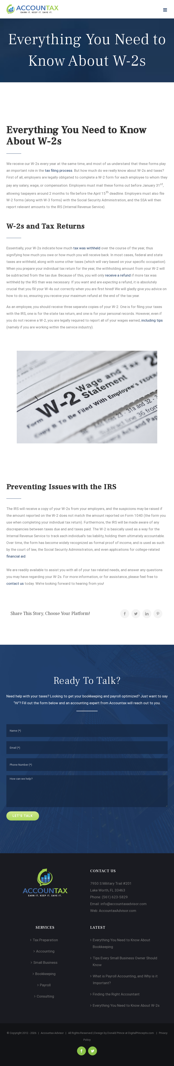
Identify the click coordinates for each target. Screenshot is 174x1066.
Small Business (45, 962)
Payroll (45, 985)
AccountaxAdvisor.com (117, 910)
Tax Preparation (45, 940)
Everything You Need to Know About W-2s (126, 1005)
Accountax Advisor (52, 1033)
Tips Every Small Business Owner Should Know (125, 961)
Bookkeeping (45, 974)
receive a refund (118, 275)
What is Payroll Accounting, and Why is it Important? (125, 979)
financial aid (15, 556)
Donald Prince (116, 1033)
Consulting (45, 996)
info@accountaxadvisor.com (124, 904)
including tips (152, 320)
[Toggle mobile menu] (165, 10)
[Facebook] (124, 613)
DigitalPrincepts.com (141, 1033)
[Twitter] (135, 613)
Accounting (45, 951)
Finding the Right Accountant (116, 994)
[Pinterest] (157, 613)
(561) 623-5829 (115, 897)
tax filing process (58, 170)
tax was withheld (86, 248)
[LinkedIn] (146, 613)
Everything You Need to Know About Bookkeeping (121, 943)
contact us (15, 583)
